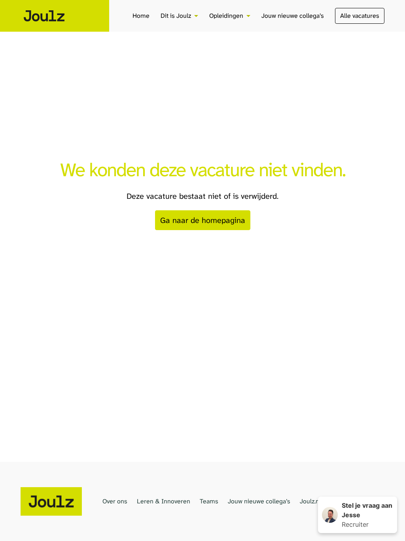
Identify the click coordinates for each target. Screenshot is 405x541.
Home (141, 15)
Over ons (114, 501)
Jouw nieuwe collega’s (292, 15)
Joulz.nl (310, 501)
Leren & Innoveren (163, 501)
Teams (209, 501)
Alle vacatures (359, 15)
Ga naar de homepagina (202, 220)
